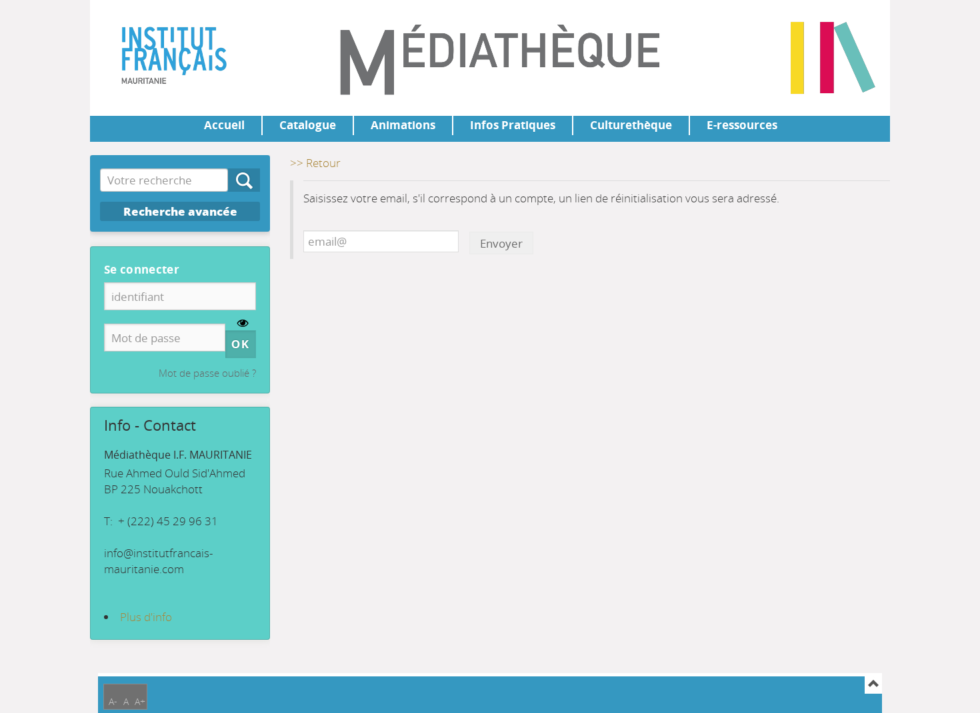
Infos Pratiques (512, 124)
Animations (403, 124)
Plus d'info (146, 616)
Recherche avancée (180, 211)
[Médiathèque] (151, 53)
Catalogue (307, 124)
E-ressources (742, 124)
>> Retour (315, 162)
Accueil (224, 124)
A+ (140, 701)
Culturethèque (631, 124)
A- (113, 701)
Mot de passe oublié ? (207, 372)
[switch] (243, 324)
